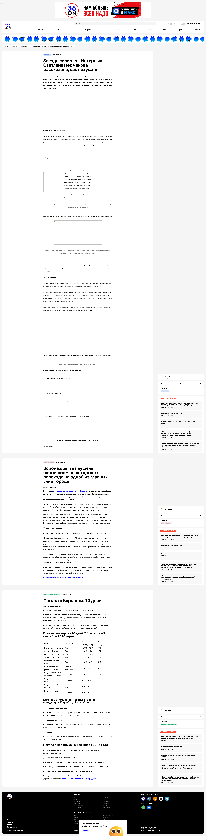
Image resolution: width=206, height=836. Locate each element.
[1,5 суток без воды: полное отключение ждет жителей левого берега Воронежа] (116, 39)
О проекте (10, 822)
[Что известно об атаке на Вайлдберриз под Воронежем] (22, 39)
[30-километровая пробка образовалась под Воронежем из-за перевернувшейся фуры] (36, 39)
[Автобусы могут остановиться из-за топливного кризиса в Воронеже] (138, 39)
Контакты (9, 824)
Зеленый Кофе (71, 355)
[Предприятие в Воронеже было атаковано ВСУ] (167, 39)
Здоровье (180, 30)
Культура (77, 799)
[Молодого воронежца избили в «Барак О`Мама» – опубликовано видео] (73, 39)
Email (149, 807)
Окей (85, 831)
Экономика (77, 807)
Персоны (197, 30)
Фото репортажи (108, 815)
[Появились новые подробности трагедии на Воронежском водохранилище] (94, 39)
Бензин (118, 30)
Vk (149, 799)
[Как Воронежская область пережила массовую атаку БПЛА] (123, 39)
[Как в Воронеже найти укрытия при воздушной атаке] (102, 39)
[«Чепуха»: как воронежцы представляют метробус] (29, 39)
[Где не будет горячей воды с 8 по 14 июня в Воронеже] (196, 39)
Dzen (161, 799)
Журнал (76, 821)
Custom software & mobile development (151, 828)
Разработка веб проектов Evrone (150, 827)
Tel (143, 807)
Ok (155, 799)
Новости (40, 30)
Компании (106, 803)
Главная (6, 46)
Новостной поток (168, 398)
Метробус (87, 30)
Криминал (106, 801)
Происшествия (78, 805)
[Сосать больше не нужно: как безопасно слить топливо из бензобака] (65, 39)
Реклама (9, 820)
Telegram (167, 799)
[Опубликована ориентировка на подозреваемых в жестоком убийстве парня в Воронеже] (58, 39)
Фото (134, 30)
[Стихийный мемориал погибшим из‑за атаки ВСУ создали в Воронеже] (145, 39)
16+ (8, 819)
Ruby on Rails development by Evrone (150, 830)
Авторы (105, 805)
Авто (164, 30)
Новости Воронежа (49, 462)
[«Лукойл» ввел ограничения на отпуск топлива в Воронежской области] (160, 39)
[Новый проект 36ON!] (44, 39)
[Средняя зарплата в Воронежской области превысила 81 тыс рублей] (203, 39)
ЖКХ (104, 30)
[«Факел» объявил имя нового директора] (174, 39)
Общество (77, 801)
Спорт (105, 799)
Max (143, 799)
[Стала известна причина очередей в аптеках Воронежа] (7, 39)
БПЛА (72, 30)
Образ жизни (24, 46)
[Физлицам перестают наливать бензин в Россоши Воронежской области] (87, 39)
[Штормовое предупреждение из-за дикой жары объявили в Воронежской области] (109, 39)
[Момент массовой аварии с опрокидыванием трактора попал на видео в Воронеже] (189, 39)
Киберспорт (106, 819)
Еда (75, 815)
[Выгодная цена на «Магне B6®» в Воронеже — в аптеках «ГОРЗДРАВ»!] (15, 39)
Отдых (76, 823)
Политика (105, 797)
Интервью (77, 803)
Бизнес (149, 30)
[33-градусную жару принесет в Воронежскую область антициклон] (131, 39)
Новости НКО (107, 807)
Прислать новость (195, 23)
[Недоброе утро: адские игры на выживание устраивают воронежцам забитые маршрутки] (181, 39)
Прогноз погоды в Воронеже (51, 594)
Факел (57, 30)
